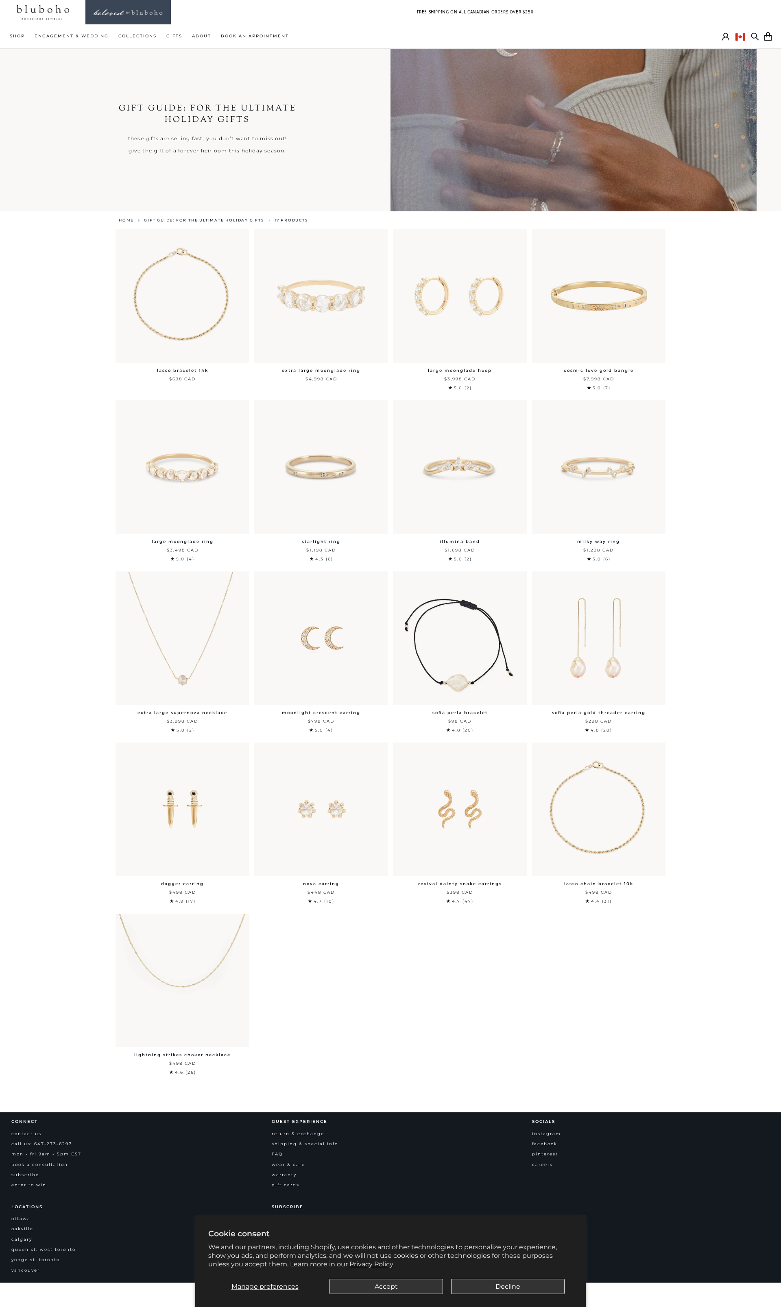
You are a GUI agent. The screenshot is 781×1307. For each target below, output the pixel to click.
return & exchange (298, 1133)
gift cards (285, 1185)
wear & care (288, 1164)
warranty (284, 1174)
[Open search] (754, 36)
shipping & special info (305, 1143)
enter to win (28, 1185)
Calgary (21, 1239)
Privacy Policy (371, 1264)
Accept (386, 1286)
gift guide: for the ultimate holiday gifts (204, 220)
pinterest (545, 1154)
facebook (544, 1143)
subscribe (25, 1174)
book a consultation (39, 1164)
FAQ (277, 1154)
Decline (507, 1286)
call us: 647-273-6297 (41, 1143)
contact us (26, 1133)
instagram (546, 1133)
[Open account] (725, 36)
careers (542, 1164)
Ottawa (21, 1218)
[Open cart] (767, 36)
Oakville (22, 1228)
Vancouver (25, 1270)
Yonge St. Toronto (35, 1259)
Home (126, 220)
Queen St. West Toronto (43, 1249)
